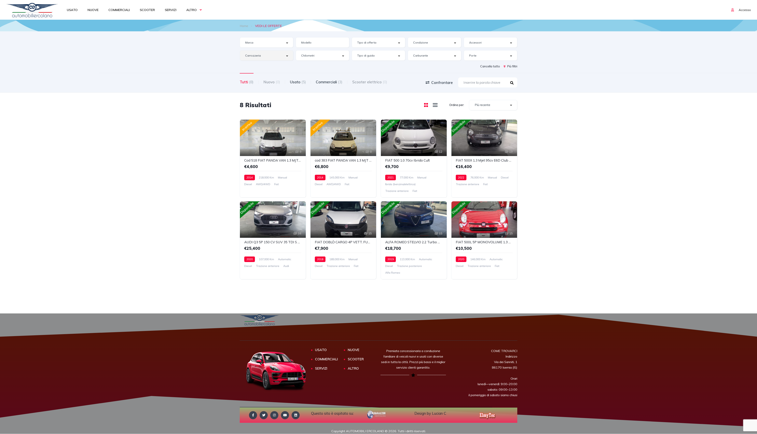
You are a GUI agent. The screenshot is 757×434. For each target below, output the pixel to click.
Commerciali (329, 82)
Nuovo (271, 82)
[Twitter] (264, 415)
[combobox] (266, 42)
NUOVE (93, 10)
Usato (298, 82)
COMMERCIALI (119, 10)
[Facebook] (253, 415)
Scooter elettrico (369, 82)
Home (244, 26)
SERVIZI (170, 10)
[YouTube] (285, 415)
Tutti (247, 82)
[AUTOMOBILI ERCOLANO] (32, 10)
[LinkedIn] (296, 415)
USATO (72, 10)
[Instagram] (274, 415)
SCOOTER (147, 10)
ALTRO (191, 10)
